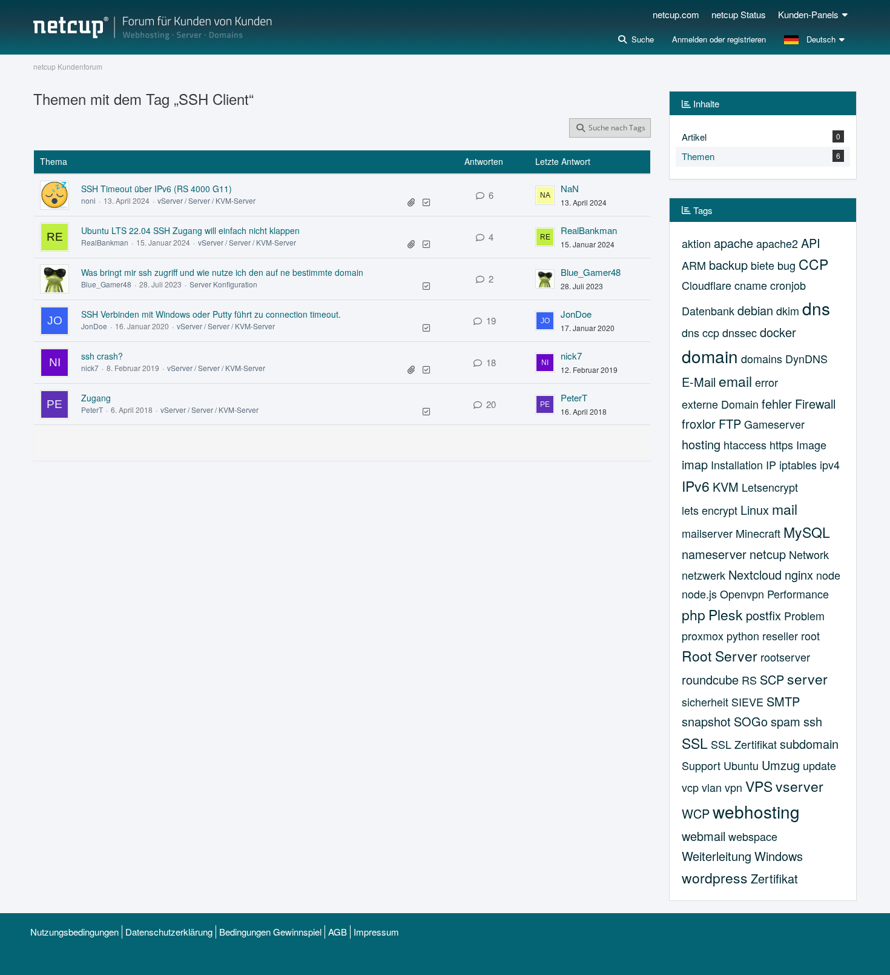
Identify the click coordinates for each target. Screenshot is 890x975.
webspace (752, 836)
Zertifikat (774, 878)
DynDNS (806, 358)
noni (88, 200)
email (735, 381)
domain (710, 356)
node (828, 575)
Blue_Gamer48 (106, 284)
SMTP (783, 701)
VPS (759, 786)
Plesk (725, 615)
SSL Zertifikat (744, 744)
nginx (799, 574)
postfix (763, 615)
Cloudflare (706, 285)
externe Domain (720, 404)
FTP (730, 423)
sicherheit (705, 701)
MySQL (806, 532)
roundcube (710, 679)
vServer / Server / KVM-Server (206, 200)
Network (809, 554)
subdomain (809, 743)
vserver (799, 786)
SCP (772, 679)
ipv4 (830, 464)
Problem (804, 615)
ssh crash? (102, 356)
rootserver (785, 657)
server (807, 679)
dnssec (739, 332)
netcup (768, 554)
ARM (694, 265)
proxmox (703, 635)
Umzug (781, 765)
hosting (701, 444)
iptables (798, 464)
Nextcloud (755, 574)
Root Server (719, 656)
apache (733, 243)
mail (784, 509)
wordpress (715, 878)
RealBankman (104, 242)
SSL (695, 743)
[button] (816, 39)
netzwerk (703, 575)
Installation (737, 464)
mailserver (707, 533)
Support (701, 765)
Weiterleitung (716, 856)
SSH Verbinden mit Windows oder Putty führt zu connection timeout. (211, 314)
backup (728, 264)
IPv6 (696, 486)
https (781, 444)
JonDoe (94, 326)
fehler (777, 403)
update (819, 765)
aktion (696, 243)
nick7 (90, 368)
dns (816, 308)
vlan (712, 787)
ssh (812, 721)
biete (762, 265)
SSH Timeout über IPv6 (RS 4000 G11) (156, 189)
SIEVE (747, 701)
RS (749, 680)
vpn (733, 787)
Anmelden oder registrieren (719, 39)
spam (785, 721)
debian (755, 310)
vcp (690, 787)
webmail (703, 836)
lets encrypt (709, 510)
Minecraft (758, 533)
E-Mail (699, 381)
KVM (726, 486)
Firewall (815, 403)
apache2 (777, 243)
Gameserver (774, 424)
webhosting (756, 811)
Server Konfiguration (223, 284)
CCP (813, 264)
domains (761, 358)
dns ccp (700, 332)
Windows (778, 856)
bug (786, 265)
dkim (787, 310)
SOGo (751, 721)
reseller (780, 635)
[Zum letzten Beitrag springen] (545, 195)
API (810, 243)
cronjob (788, 285)
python (743, 635)
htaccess (745, 444)
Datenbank (708, 310)
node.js (699, 593)
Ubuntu (741, 765)
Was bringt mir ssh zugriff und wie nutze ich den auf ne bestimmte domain (222, 272)
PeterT (92, 409)
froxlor (699, 423)
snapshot (706, 721)
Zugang (96, 398)
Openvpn (742, 593)
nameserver (714, 554)
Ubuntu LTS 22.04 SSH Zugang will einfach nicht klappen (190, 230)
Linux (754, 509)
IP (771, 464)
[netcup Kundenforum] (152, 27)
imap (695, 464)
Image (811, 444)
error (766, 382)
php (693, 615)
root (810, 635)
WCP (696, 813)
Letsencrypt (770, 487)
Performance (798, 593)
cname (750, 285)
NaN (570, 188)
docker (778, 332)
